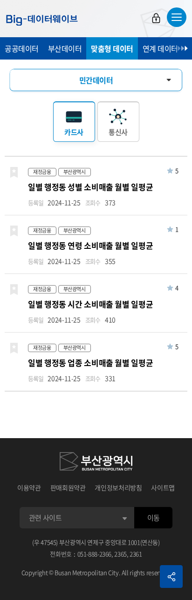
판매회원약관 (68, 487)
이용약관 (29, 487)
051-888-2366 (94, 553)
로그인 (156, 18)
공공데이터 (22, 48)
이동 (153, 518)
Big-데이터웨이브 (42, 20)
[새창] (96, 462)
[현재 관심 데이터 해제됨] (14, 172)
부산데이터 (65, 48)
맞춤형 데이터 (112, 48)
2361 (136, 553)
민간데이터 (96, 80)
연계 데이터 (160, 48)
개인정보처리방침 (118, 487)
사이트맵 (163, 487)
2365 (120, 553)
